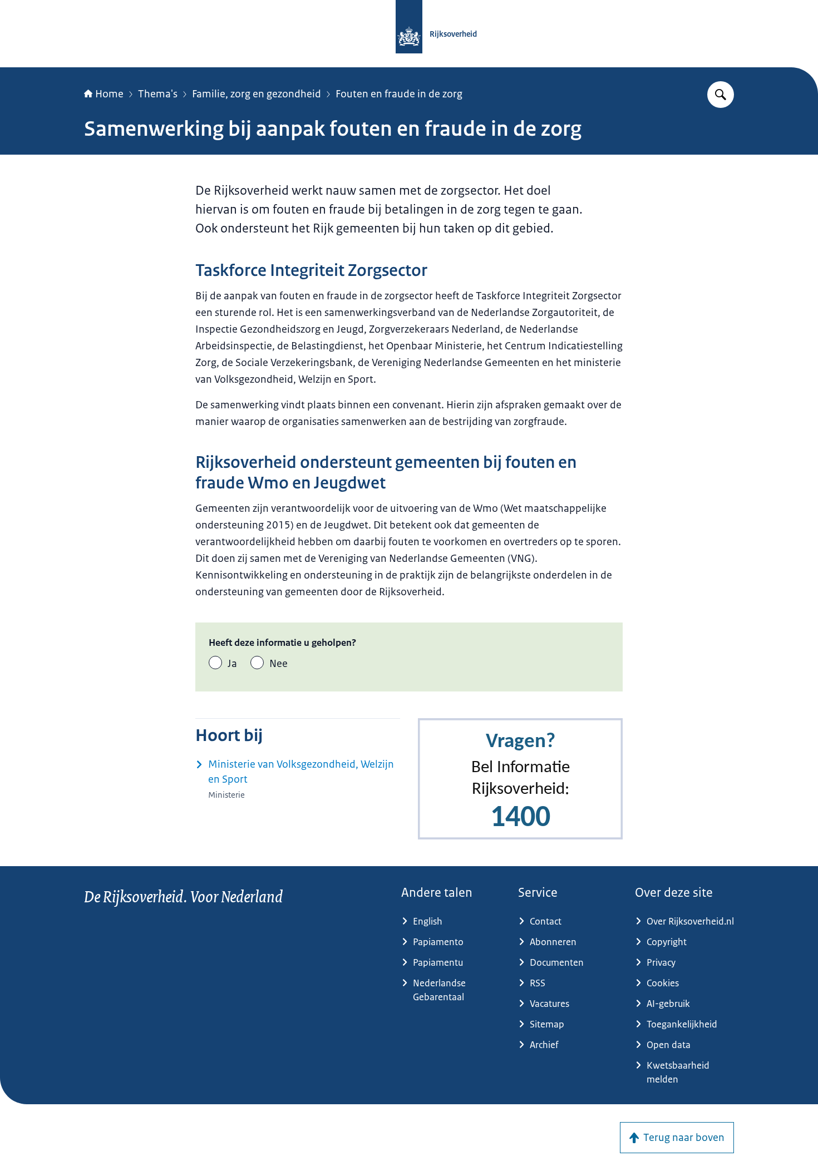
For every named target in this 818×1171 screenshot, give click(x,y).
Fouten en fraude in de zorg (399, 94)
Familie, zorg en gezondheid (256, 94)
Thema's (158, 94)
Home (109, 94)
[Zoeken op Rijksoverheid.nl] (720, 94)
